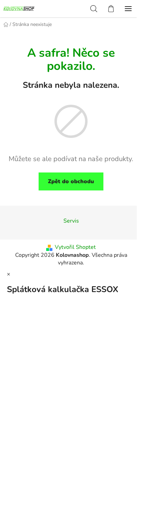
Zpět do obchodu (71, 181)
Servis (71, 221)
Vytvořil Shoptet (75, 247)
